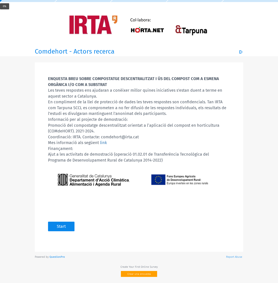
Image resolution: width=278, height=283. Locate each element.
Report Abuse (234, 256)
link (103, 142)
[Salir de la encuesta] (241, 52)
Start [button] (61, 226)
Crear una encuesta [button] (139, 273)
